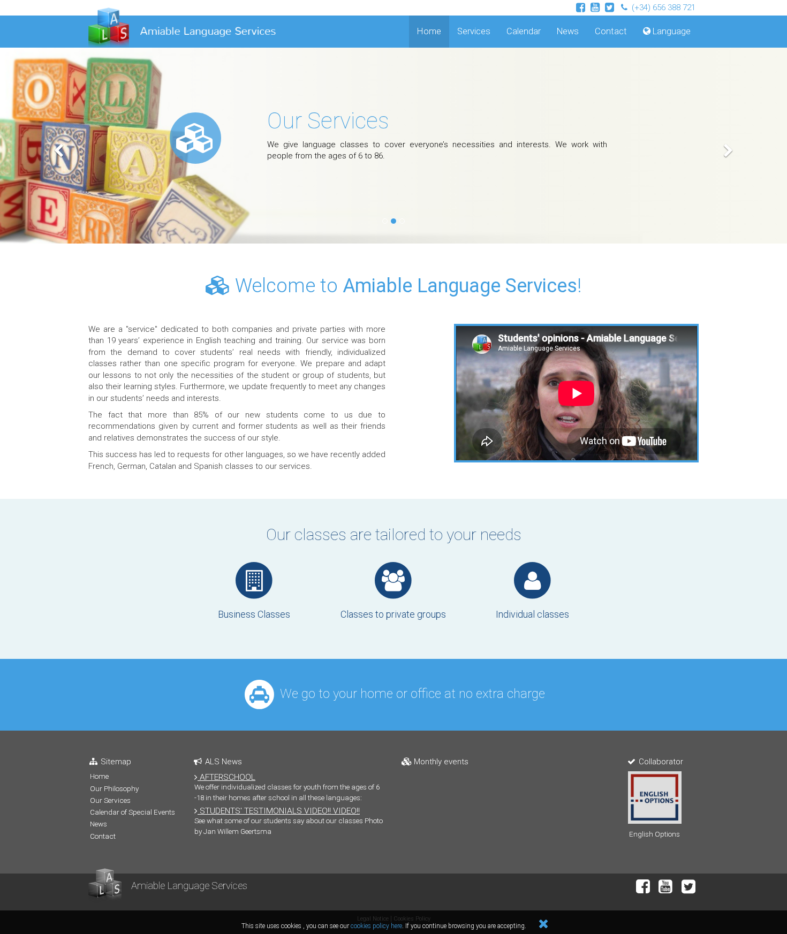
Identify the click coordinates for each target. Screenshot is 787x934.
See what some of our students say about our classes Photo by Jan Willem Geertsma (288, 820)
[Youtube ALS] (595, 7)
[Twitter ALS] (609, 7)
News (568, 31)
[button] (59, 146)
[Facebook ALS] (580, 7)
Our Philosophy (114, 788)
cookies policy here (376, 926)
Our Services (328, 121)
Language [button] (670, 31)
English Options (654, 834)
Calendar (523, 31)
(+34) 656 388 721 (662, 7)
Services (473, 31)
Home (433, 31)
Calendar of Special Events (132, 812)
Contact (611, 31)
